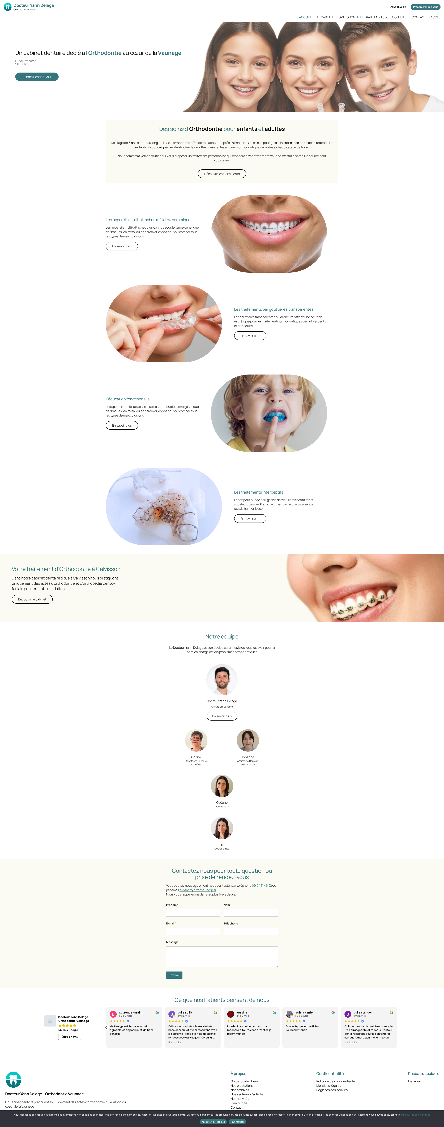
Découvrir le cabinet (32, 599)
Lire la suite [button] (174, 1042)
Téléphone (232, 923)
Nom (228, 905)
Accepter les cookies (213, 1121)
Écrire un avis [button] (70, 1037)
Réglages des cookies (332, 1090)
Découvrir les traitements (222, 174)
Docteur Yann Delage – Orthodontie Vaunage (44, 1093)
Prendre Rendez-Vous (425, 7)
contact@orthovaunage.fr (198, 890)
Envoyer (174, 975)
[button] (106, 1027)
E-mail (171, 923)
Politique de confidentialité (415, 1114)
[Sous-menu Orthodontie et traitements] (386, 17)
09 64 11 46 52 (398, 7)
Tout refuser (237, 1121)
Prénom (172, 905)
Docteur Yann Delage (34, 5)
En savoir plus (122, 246)
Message (172, 942)
